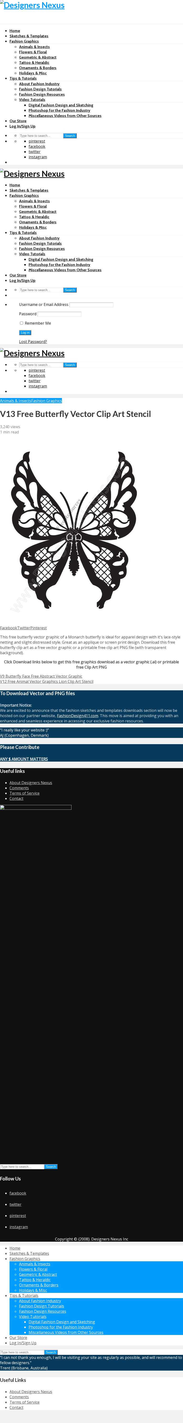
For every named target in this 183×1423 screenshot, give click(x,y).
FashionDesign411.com (77, 715)
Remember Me (37, 323)
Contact (16, 798)
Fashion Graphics (24, 41)
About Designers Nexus (31, 782)
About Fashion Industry (39, 84)
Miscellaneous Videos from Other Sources (65, 115)
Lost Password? (33, 341)
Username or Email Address (43, 304)
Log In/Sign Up (23, 126)
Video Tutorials (32, 99)
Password (27, 313)
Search (70, 136)
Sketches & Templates (29, 36)
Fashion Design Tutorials (40, 89)
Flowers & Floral (33, 52)
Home (15, 30)
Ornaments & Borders (37, 68)
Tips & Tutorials (23, 78)
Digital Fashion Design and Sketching (61, 105)
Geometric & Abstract (37, 57)
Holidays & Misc (33, 73)
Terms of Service (25, 793)
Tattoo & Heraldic (34, 62)
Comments (19, 788)
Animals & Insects (34, 46)
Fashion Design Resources (42, 94)
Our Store (18, 121)
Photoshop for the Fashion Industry (59, 110)
